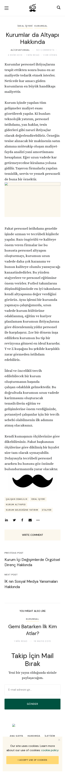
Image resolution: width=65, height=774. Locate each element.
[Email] (30, 520)
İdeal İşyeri (25, 25)
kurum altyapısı (16, 504)
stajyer (46, 510)
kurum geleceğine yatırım (22, 510)
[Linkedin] (6, 520)
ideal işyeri (38, 499)
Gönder (32, 703)
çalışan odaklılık (16, 499)
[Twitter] (14, 520)
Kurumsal (40, 25)
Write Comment (32, 534)
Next (54, 630)
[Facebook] (22, 520)
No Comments (45, 50)
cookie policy (50, 750)
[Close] (59, 739)
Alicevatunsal (20, 50)
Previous (10, 630)
